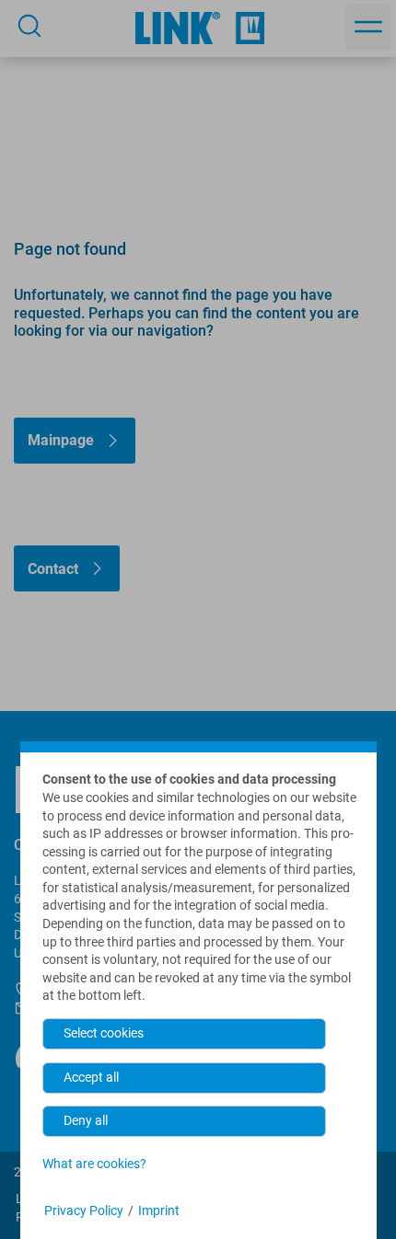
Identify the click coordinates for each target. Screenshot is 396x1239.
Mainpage (61, 440)
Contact (53, 569)
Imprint (159, 1210)
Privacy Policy (83, 1210)
